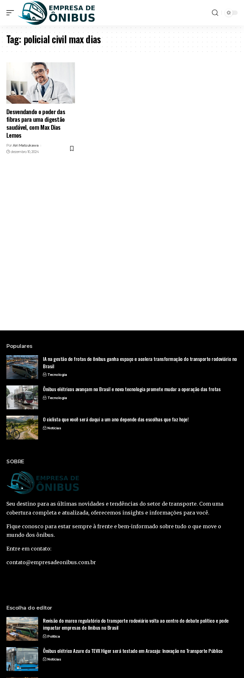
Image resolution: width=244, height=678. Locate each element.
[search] (215, 12)
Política (53, 636)
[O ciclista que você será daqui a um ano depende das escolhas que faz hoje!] (22, 427)
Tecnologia (57, 374)
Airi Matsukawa (25, 145)
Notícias (54, 428)
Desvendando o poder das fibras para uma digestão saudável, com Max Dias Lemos (35, 123)
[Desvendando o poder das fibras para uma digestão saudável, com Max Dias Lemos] (40, 83)
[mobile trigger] (11, 12)
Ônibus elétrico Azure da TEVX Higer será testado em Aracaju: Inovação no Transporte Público (133, 650)
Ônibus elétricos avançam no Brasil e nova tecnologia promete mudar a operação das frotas (131, 388)
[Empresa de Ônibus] (56, 12)
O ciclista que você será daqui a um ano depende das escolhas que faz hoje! (115, 419)
